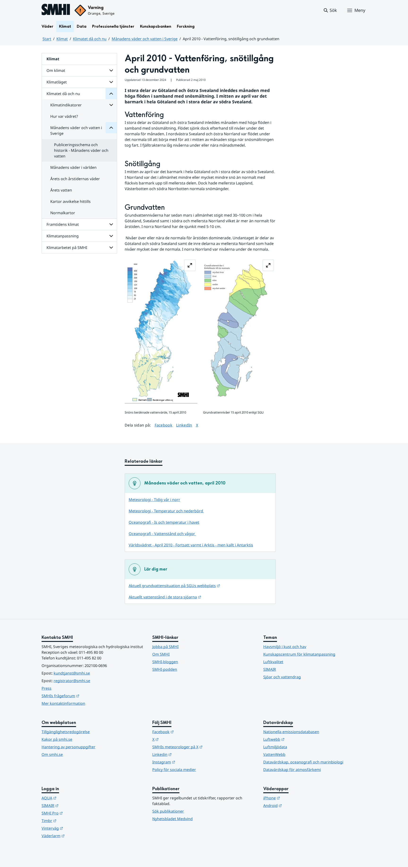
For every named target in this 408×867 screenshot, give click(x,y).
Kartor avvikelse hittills (70, 201)
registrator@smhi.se (72, 680)
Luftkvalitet (273, 661)
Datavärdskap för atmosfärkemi (292, 769)
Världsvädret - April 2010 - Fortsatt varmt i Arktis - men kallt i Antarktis (191, 545)
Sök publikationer (168, 811)
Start (46, 38)
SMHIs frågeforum (84, 695)
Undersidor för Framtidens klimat (111, 224)
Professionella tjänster (113, 26)
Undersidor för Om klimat (111, 70)
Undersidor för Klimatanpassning (111, 236)
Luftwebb (297, 739)
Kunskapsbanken (155, 26)
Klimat (65, 26)
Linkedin (185, 754)
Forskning (186, 26)
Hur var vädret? (64, 116)
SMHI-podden (164, 669)
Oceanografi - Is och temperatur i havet (164, 522)
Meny (359, 10)
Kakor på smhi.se (57, 739)
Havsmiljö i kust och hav (284, 646)
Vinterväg (75, 828)
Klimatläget (57, 82)
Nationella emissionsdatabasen (291, 731)
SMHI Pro (75, 813)
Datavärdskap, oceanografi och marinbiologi (303, 762)
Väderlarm (76, 835)
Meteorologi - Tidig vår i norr (154, 499)
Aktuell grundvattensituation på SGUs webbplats (174, 585)
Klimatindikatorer (66, 105)
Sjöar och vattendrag (282, 677)
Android (295, 805)
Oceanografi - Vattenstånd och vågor (162, 533)
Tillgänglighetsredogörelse (66, 731)
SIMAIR (269, 669)
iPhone (294, 798)
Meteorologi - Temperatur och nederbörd (166, 511)
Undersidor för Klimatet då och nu (111, 93)
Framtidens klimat (63, 224)
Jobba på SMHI (165, 646)
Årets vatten (61, 190)
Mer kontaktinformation (63, 703)
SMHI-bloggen (165, 661)
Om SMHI (161, 654)
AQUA (72, 798)
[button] (330, 10)
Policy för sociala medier (174, 769)
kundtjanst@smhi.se (72, 673)
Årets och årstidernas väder (75, 178)
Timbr (72, 820)
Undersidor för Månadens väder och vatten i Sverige (111, 127)
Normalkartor (62, 212)
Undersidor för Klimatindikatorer (111, 105)
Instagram (186, 762)
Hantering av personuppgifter (68, 746)
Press (46, 688)
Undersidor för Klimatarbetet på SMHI (111, 247)
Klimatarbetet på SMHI (67, 247)
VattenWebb (274, 754)
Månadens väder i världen (73, 167)
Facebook (164, 425)
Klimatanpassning (63, 236)
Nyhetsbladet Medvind (172, 818)
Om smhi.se (52, 754)
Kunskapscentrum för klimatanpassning (299, 654)
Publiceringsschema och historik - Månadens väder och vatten (81, 150)
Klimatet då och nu (89, 38)
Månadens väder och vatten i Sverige (145, 38)
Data (81, 26)
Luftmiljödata (275, 746)
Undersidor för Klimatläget (111, 82)
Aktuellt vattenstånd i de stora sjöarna (165, 597)
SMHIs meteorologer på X (200, 746)
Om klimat (56, 70)
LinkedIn (184, 425)
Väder (47, 26)
